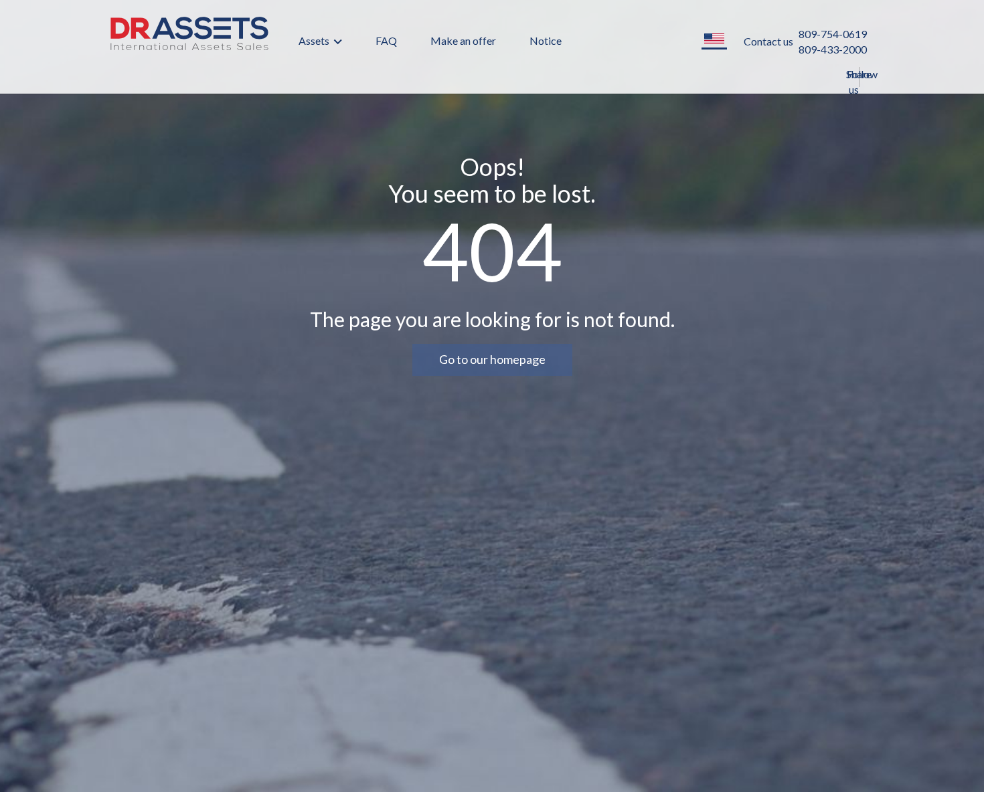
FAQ (386, 40)
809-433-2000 (833, 49)
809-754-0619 (833, 33)
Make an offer (463, 40)
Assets (315, 40)
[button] (714, 40)
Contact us (768, 41)
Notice (545, 40)
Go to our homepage (492, 359)
